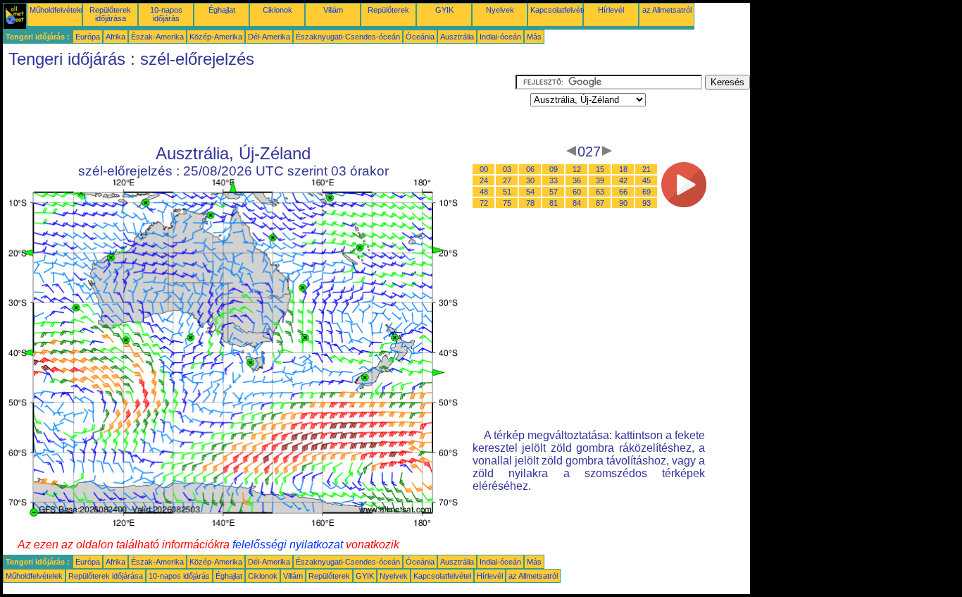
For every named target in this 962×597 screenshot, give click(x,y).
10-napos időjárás (166, 14)
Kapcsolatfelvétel (559, 10)
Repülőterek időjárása (110, 14)
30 (530, 180)
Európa (87, 36)
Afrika (115, 36)
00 (484, 169)
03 (507, 169)
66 (623, 191)
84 (577, 203)
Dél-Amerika (269, 36)
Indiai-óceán (500, 36)
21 (646, 169)
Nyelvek (500, 10)
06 (530, 169)
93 (646, 203)
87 (600, 203)
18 (623, 169)
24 (484, 180)
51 (507, 191)
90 (623, 203)
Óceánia (420, 36)
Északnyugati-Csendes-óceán (348, 36)
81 (553, 203)
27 (507, 180)
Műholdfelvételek (58, 10)
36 (577, 180)
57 (553, 191)
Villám (333, 10)
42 (623, 180)
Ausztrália (457, 36)
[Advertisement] (259, 106)
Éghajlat (221, 10)
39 (600, 180)
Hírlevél (611, 10)
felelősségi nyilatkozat (287, 544)
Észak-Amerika (157, 36)
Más (534, 36)
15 (600, 169)
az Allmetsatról (667, 10)
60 (577, 191)
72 (484, 203)
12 (577, 169)
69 (646, 191)
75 (507, 203)
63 (600, 191)
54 (530, 191)
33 (553, 180)
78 (530, 203)
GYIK (444, 10)
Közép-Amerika (215, 36)
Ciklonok (277, 10)
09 (553, 169)
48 (484, 191)
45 (646, 180)
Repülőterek (388, 10)
